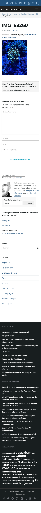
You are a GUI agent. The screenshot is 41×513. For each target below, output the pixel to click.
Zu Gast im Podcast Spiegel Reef (14, 355)
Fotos (4, 278)
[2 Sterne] (4, 90)
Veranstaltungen (9, 298)
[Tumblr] (25, 3)
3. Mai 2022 (6, 31)
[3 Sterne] (5, 90)
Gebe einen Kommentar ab (20, 160)
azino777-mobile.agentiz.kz (12, 397)
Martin (4, 409)
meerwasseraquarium (13, 474)
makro (21, 469)
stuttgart (15, 480)
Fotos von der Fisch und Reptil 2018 (25, 387)
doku (22, 456)
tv (36, 480)
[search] (37, 3)
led (17, 469)
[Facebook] (3, 3)
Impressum (30, 491)
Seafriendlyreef (29, 477)
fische (30, 462)
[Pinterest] (11, 3)
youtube (28, 483)
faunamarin (5, 462)
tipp (33, 480)
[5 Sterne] (8, 90)
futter (12, 465)
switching (5, 391)
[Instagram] (20, 3)
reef (13, 477)
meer (26, 468)
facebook (27, 459)
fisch (24, 462)
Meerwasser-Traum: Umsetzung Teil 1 (23, 434)
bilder (13, 456)
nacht (35, 475)
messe (29, 474)
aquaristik (11, 453)
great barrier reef (19, 465)
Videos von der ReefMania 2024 (14, 359)
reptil (17, 477)
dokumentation (12, 459)
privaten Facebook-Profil (12, 233)
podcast (5, 283)
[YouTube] (29, 3)
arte (33, 453)
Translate (18, 178)
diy (17, 456)
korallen (8, 468)
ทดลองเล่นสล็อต (7, 422)
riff (22, 477)
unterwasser (8, 483)
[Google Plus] (16, 3)
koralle (33, 465)
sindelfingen (6, 480)
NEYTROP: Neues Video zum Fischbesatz (17, 363)
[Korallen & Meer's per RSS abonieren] (33, 3)
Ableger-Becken (8, 336)
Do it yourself (7, 267)
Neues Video (7, 352)
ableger (4, 453)
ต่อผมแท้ (5, 387)
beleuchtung (6, 456)
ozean (4, 477)
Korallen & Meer (11, 9)
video (19, 483)
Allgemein (6, 262)
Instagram (6, 220)
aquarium (23, 452)
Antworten (15, 31)
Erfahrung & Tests (9, 273)
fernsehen (13, 462)
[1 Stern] (3, 90)
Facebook (6, 225)
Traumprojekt (8, 293)
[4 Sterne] (7, 90)
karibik (28, 465)
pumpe (9, 477)
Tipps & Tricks (8, 288)
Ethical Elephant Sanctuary (12, 403)
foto (35, 462)
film (20, 462)
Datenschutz (20, 494)
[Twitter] (7, 3)
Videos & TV (7, 303)
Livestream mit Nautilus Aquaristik (15, 332)
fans (32, 459)
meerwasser (12, 471)
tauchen (22, 480)
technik (27, 481)
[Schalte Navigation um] (36, 9)
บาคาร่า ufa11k (7, 428)
